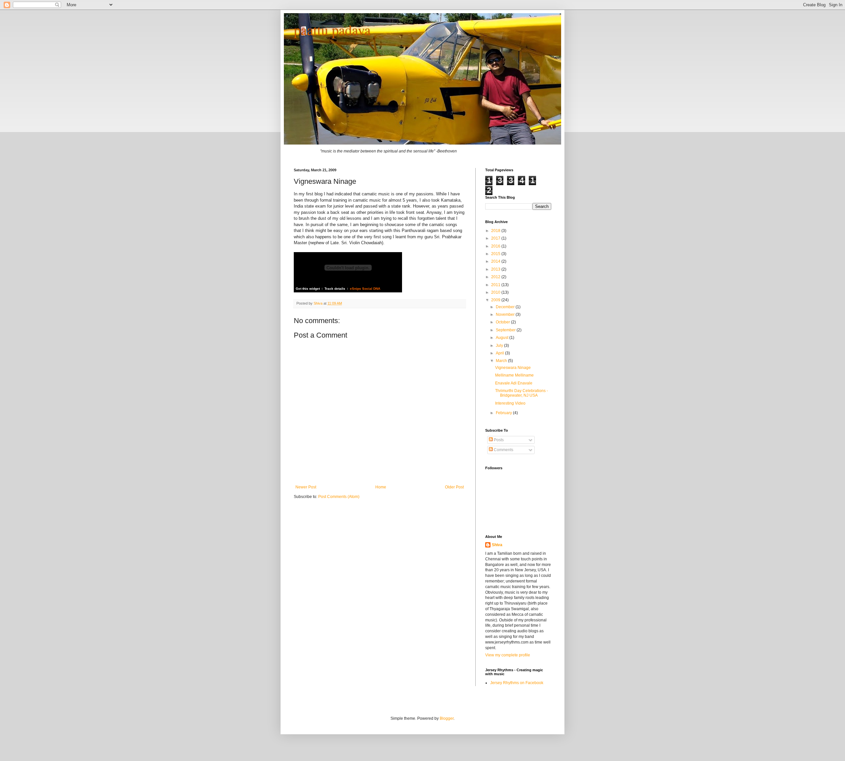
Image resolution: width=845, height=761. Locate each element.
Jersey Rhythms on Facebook (516, 682)
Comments (503, 449)
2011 (496, 284)
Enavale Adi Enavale (513, 383)
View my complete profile (507, 655)
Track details (334, 288)
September (506, 330)
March (502, 360)
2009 (496, 300)
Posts (498, 440)
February (504, 413)
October (503, 322)
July (500, 345)
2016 (496, 246)
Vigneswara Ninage (513, 367)
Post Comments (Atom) (338, 496)
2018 (496, 230)
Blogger (447, 718)
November (506, 314)
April (500, 353)
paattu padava (332, 29)
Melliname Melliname (514, 375)
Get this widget (308, 288)
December (506, 307)
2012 (496, 277)
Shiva (318, 303)
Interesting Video (510, 403)
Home (380, 487)
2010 (496, 292)
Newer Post (305, 487)
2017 (496, 238)
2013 (496, 269)
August (502, 337)
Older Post (454, 487)
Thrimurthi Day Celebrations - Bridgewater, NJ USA (521, 393)
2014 (496, 261)
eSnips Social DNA (365, 288)
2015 (496, 253)
